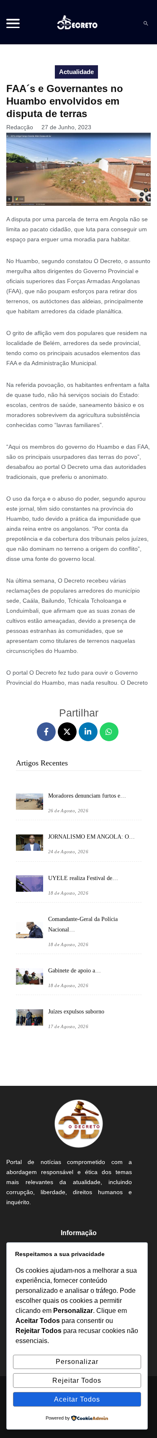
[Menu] (13, 23)
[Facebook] (46, 731)
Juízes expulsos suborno (76, 1011)
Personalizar (77, 1361)
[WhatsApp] (109, 731)
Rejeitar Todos (76, 1380)
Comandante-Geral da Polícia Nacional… (83, 924)
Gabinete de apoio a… (74, 970)
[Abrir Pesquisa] (146, 23)
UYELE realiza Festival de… (83, 878)
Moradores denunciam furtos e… (87, 796)
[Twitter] (67, 731)
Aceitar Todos (77, 1399)
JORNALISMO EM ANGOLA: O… (91, 837)
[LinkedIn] (88, 731)
